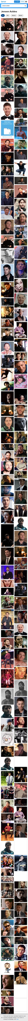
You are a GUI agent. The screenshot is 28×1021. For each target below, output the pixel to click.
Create (17, 1)
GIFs (8, 15)
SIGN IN (22, 1)
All (2, 15)
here (17, 1019)
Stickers (14, 15)
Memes (20, 15)
